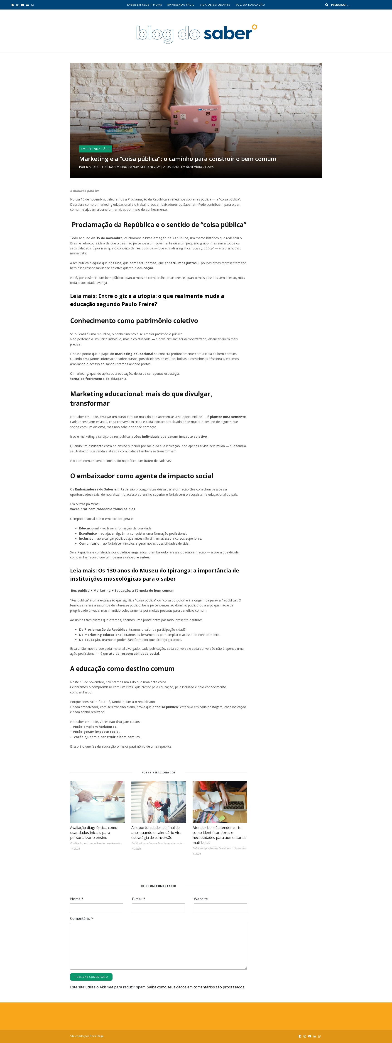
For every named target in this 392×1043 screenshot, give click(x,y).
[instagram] (17, 5)
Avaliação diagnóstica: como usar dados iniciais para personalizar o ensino (93, 832)
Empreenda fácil (180, 5)
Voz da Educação (250, 5)
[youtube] (22, 5)
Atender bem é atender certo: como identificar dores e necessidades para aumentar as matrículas (219, 835)
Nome (76, 898)
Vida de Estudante (215, 5)
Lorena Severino (114, 167)
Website (201, 898)
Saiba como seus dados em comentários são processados (195, 987)
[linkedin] (27, 5)
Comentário (81, 918)
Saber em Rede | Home (144, 5)
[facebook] (12, 5)
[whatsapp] (32, 5)
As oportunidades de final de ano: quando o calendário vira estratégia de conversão (156, 832)
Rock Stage (97, 1036)
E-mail (138, 898)
